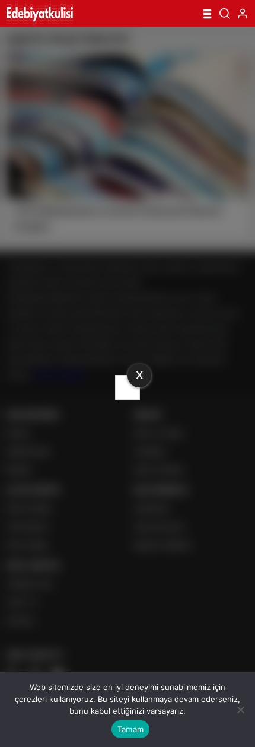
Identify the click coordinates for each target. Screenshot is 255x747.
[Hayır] (240, 710)
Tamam (130, 729)
